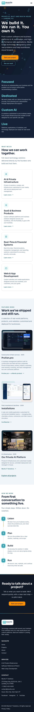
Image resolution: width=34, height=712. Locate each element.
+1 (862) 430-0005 (8, 686)
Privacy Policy (6, 709)
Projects (4, 647)
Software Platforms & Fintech (10, 666)
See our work (8, 63)
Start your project (10, 57)
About (3, 650)
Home (3, 644)
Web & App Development (11, 275)
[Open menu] (31, 3)
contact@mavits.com (8, 689)
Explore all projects (9, 476)
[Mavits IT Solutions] (7, 3)
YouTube (22, 695)
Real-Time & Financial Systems (15, 243)
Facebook (5, 695)
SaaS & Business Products (12, 212)
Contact (4, 653)
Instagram (12, 695)
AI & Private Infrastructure (11, 180)
